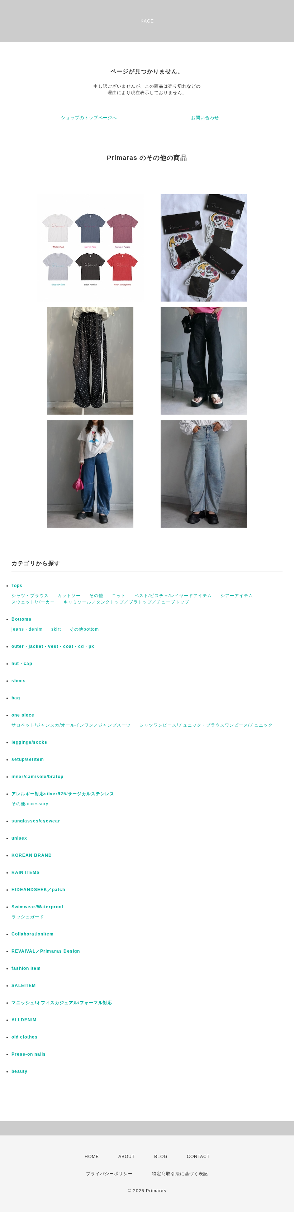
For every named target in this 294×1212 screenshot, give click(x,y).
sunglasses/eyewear (35, 821)
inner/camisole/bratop (37, 776)
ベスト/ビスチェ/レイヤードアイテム (173, 595)
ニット (119, 595)
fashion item (26, 968)
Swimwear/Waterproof (37, 906)
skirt (56, 629)
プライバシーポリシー (109, 1173)
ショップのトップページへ (89, 117)
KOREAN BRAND (31, 855)
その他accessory (29, 803)
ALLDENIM (24, 1019)
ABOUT (126, 1156)
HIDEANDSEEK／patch (38, 889)
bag (15, 697)
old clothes (24, 1037)
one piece (22, 715)
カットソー (69, 595)
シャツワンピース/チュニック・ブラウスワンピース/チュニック (206, 725)
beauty (19, 1071)
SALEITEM (23, 985)
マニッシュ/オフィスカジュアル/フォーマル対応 (61, 1002)
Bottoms (21, 619)
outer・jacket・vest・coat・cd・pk (52, 646)
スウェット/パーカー (33, 602)
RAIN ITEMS (25, 872)
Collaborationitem (32, 934)
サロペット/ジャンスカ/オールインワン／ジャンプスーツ (71, 725)
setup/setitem (27, 759)
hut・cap (21, 663)
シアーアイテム (236, 595)
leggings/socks (29, 742)
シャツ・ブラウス (30, 595)
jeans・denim (27, 629)
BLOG (160, 1156)
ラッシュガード (27, 916)
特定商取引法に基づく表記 (180, 1173)
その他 (96, 595)
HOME (92, 1156)
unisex (19, 838)
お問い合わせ (205, 117)
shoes (18, 680)
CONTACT (198, 1156)
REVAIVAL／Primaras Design (45, 951)
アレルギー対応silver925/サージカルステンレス (62, 793)
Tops (17, 585)
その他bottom (84, 629)
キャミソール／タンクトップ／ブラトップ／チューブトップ (126, 602)
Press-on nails (28, 1054)
